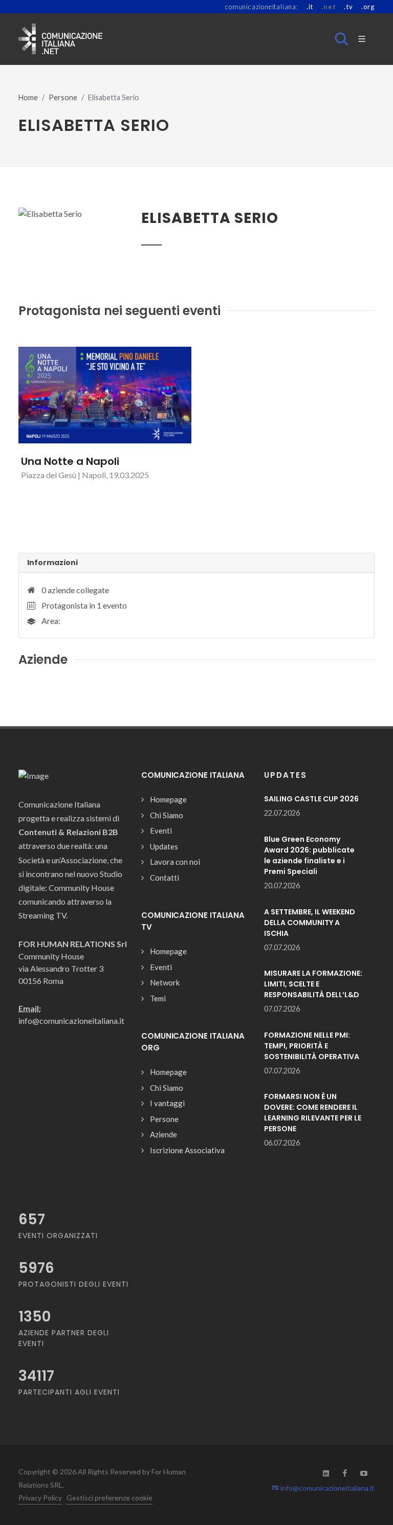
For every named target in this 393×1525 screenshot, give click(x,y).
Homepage (168, 799)
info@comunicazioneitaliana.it (327, 1488)
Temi (158, 998)
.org (368, 7)
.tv (348, 7)
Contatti (164, 877)
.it (310, 7)
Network (165, 982)
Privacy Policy (40, 1497)
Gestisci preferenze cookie (109, 1497)
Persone (63, 97)
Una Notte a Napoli (70, 461)
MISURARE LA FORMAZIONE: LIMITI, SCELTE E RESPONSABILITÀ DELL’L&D (313, 984)
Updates (164, 846)
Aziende (163, 1134)
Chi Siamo (166, 815)
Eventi (161, 830)
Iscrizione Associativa (187, 1150)
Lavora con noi (175, 861)
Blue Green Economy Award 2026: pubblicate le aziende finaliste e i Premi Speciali (309, 855)
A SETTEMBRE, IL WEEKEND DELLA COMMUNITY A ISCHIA (309, 922)
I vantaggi (167, 1103)
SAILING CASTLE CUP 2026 (311, 799)
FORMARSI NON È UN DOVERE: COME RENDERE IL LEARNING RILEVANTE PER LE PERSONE (312, 1112)
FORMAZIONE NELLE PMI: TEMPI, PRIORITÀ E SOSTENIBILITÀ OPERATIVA (311, 1046)
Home (28, 97)
